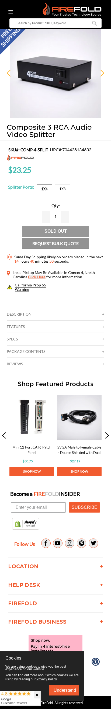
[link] (31, 435)
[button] (4, 435)
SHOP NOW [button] (32, 471)
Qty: (55, 205)
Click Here (37, 277)
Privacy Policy (46, 679)
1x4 (44, 189)
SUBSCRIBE (84, 507)
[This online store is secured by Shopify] (25, 524)
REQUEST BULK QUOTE (55, 243)
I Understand (63, 690)
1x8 (62, 189)
